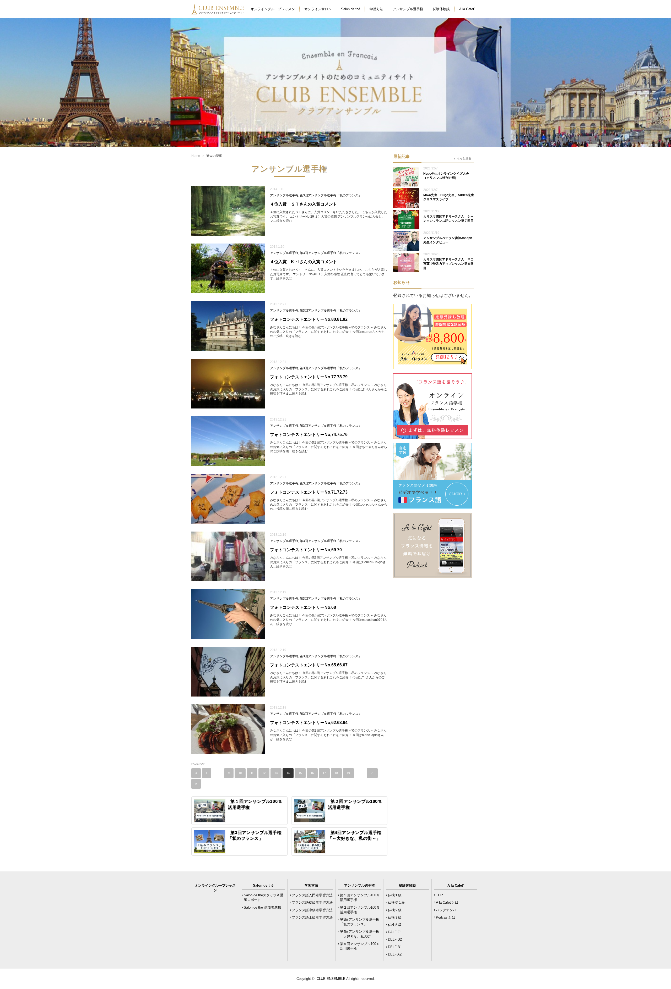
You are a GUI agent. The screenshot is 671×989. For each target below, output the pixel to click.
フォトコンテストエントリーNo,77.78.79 (309, 377)
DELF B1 (395, 947)
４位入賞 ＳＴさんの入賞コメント (303, 204)
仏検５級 (395, 925)
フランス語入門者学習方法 (312, 895)
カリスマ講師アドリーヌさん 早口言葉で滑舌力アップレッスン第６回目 (448, 264)
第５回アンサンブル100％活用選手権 (360, 946)
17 (324, 773)
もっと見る (464, 158)
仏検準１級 (396, 902)
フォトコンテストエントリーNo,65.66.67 (309, 665)
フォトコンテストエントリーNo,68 (303, 607)
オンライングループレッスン (273, 9)
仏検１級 (395, 895)
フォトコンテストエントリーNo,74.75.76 (309, 434)
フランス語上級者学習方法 (312, 917)
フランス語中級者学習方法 (312, 910)
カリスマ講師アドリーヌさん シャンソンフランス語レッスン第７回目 (448, 219)
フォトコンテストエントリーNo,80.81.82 (309, 319)
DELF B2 (395, 939)
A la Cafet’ (467, 9)
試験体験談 (441, 9)
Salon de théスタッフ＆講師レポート (263, 897)
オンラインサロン (318, 9)
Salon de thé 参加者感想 (262, 907)
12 (264, 773)
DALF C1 (395, 932)
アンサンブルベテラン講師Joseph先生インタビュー (447, 240)
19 (348, 773)
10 (240, 773)
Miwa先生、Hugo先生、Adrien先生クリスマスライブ (448, 197)
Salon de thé (350, 9)
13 (276, 773)
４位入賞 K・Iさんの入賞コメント (303, 261)
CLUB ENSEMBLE (331, 979)
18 (336, 773)
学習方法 (376, 9)
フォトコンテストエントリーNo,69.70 (306, 550)
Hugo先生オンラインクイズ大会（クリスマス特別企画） (446, 176)
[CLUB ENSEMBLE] (218, 11)
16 (312, 773)
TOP (439, 895)
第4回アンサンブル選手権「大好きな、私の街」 (359, 934)
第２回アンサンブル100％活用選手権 (360, 909)
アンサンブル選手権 (408, 9)
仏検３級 (395, 917)
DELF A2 (395, 954)
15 (300, 773)
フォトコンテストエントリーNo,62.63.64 (309, 722)
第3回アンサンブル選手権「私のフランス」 (330, 195)
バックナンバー (448, 910)
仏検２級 (395, 910)
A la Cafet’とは (447, 902)
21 (372, 773)
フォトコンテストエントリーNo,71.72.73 (309, 492)
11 (252, 773)
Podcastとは (445, 917)
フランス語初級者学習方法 (312, 902)
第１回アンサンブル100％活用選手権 (360, 897)
